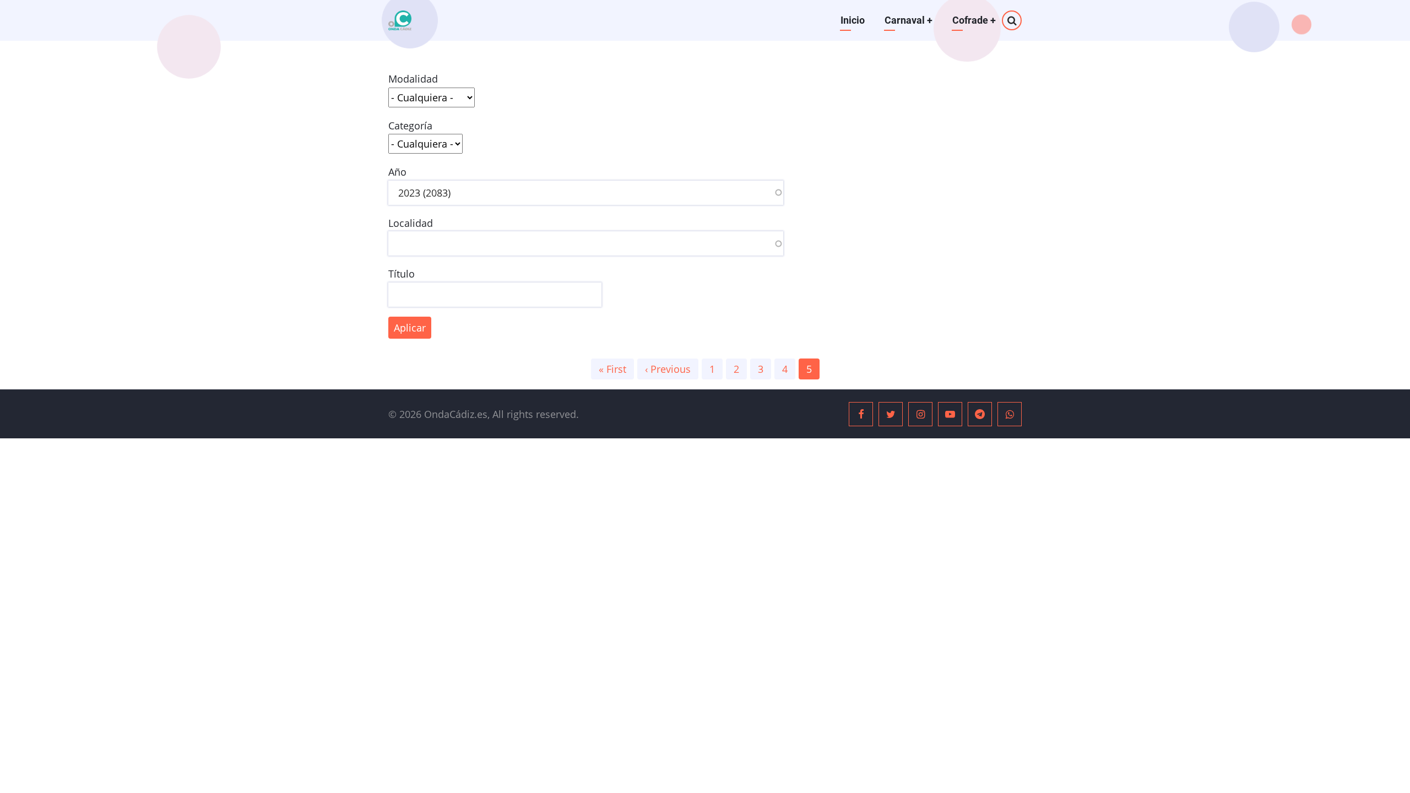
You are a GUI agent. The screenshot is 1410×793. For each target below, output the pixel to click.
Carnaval (908, 20)
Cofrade (974, 20)
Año (397, 171)
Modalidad (413, 78)
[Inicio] (399, 20)
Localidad (410, 223)
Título (401, 273)
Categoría (410, 125)
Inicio (852, 20)
